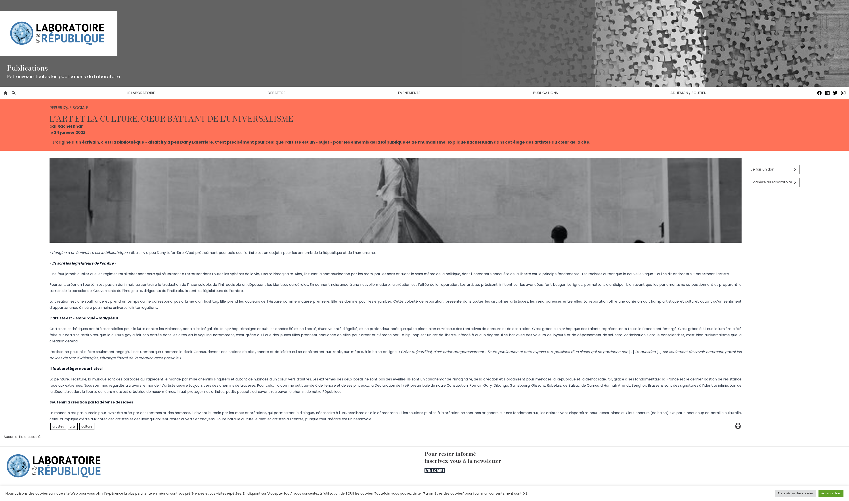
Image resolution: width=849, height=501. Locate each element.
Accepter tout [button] (831, 493)
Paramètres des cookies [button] (796, 493)
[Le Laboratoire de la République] (58, 33)
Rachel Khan (70, 126)
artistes (58, 426)
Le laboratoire (141, 92)
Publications (545, 92)
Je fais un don (762, 169)
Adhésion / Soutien (688, 92)
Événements (409, 92)
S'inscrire (435, 470)
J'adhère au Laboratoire (771, 182)
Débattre (276, 92)
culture (86, 426)
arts (73, 426)
